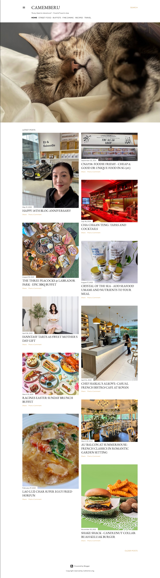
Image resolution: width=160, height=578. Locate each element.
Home (34, 18)
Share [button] (24, 214)
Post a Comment (35, 214)
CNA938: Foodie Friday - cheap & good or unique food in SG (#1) (106, 166)
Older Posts (131, 551)
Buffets (57, 18)
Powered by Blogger (82, 566)
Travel (87, 18)
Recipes (79, 18)
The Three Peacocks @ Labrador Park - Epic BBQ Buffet (48, 282)
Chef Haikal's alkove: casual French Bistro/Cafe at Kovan (105, 385)
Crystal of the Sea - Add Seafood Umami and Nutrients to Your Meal (107, 290)
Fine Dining (68, 18)
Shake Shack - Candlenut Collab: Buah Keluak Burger (108, 535)
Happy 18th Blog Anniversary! (46, 211)
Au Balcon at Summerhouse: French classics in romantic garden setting (105, 448)
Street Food (44, 18)
